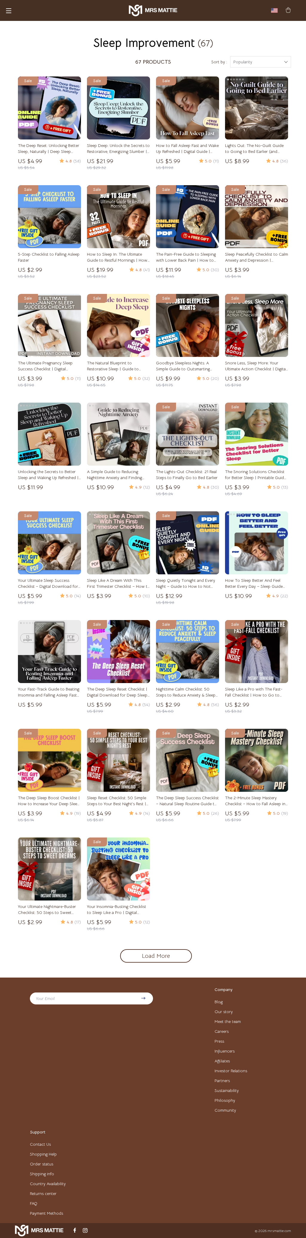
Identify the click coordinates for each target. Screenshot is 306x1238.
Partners (222, 1080)
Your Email (45, 998)
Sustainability (227, 1090)
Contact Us (40, 1144)
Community (225, 1110)
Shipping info (42, 1173)
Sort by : (219, 62)
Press (219, 1041)
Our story (224, 1011)
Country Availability (48, 1183)
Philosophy (225, 1100)
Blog (219, 1001)
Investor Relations (231, 1070)
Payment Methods (46, 1213)
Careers (222, 1031)
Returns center (43, 1193)
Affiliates (222, 1061)
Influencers (225, 1051)
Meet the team (228, 1021)
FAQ (33, 1203)
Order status (41, 1164)
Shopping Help (43, 1154)
